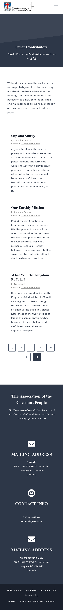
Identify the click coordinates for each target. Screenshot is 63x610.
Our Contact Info (47, 590)
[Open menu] (55, 7)
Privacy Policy (31, 595)
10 (50, 347)
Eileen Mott (19, 284)
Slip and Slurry (23, 135)
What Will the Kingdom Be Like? (30, 277)
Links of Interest (15, 590)
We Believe (31, 590)
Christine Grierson (23, 140)
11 (27, 357)
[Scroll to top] (55, 601)
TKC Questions (31, 517)
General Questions (31, 521)
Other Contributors (30, 143)
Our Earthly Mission (27, 207)
